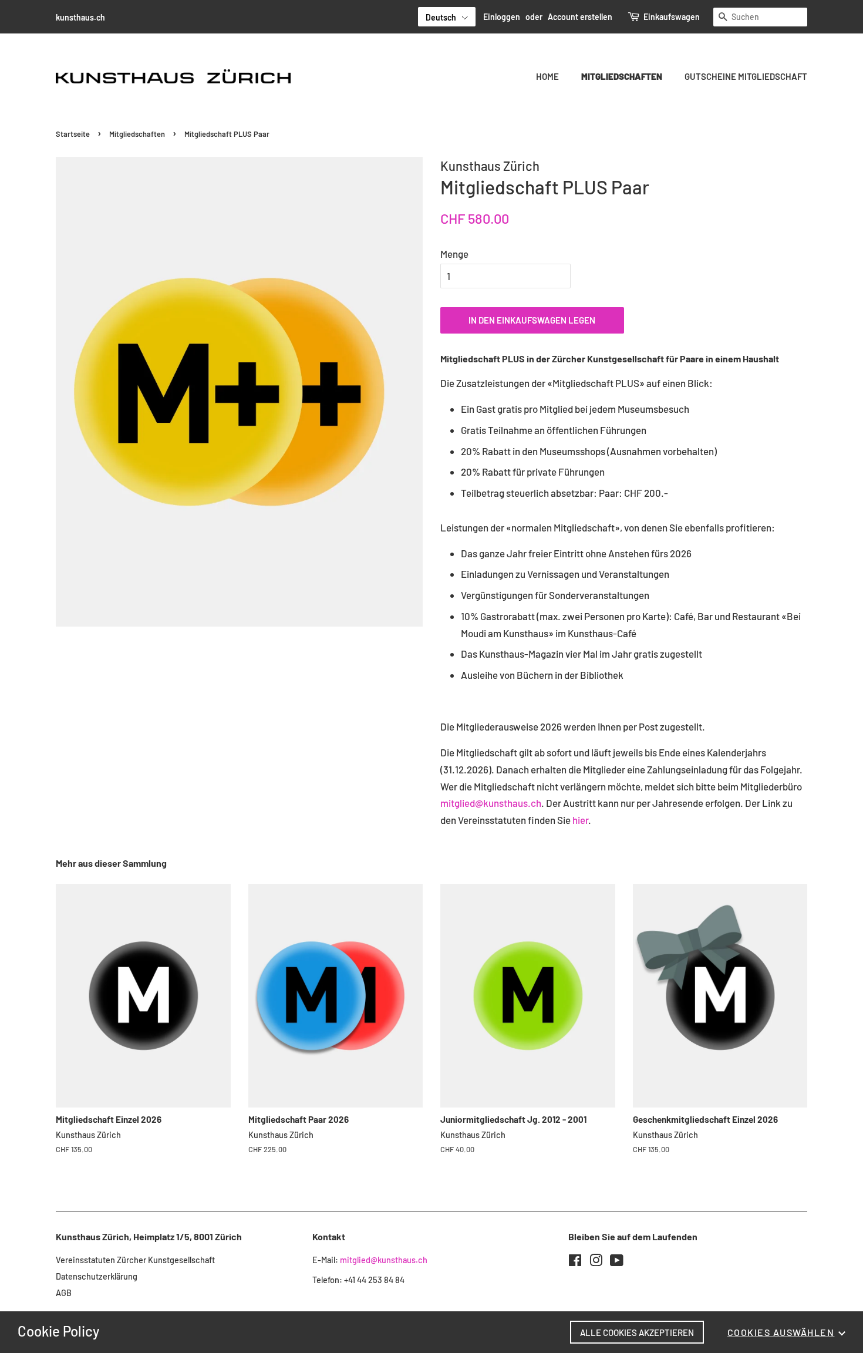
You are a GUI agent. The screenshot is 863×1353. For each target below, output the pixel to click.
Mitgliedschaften (621, 76)
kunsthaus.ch (80, 17)
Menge (454, 254)
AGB (64, 1293)
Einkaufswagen (671, 17)
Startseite (73, 134)
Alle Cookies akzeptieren (637, 1332)
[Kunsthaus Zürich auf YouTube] (616, 1262)
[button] (447, 16)
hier (580, 820)
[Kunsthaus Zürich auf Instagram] (595, 1262)
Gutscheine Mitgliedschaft (746, 76)
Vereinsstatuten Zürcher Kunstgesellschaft (135, 1260)
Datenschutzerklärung (96, 1276)
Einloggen (501, 17)
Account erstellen (580, 17)
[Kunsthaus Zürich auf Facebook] (575, 1262)
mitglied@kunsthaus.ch (490, 803)
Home (547, 76)
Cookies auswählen (781, 1332)
